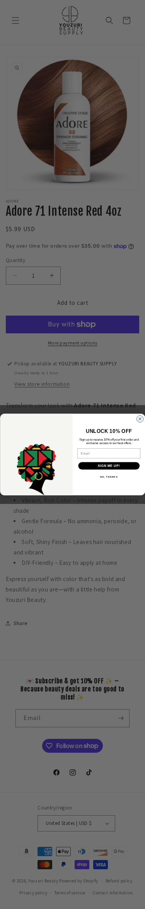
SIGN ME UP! (108, 465)
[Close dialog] (139, 419)
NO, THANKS (109, 477)
